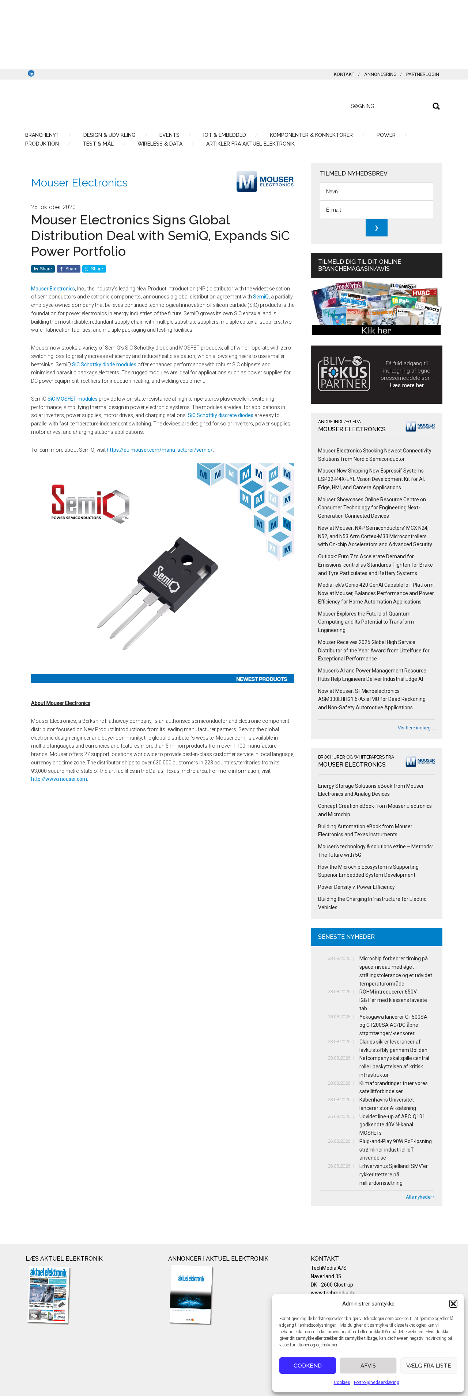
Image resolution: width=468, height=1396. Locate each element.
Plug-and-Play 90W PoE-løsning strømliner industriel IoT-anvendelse (395, 1149)
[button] (453, 1303)
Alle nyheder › (420, 1197)
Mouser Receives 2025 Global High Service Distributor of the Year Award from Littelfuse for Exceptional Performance (374, 650)
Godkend (308, 1365)
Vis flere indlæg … (416, 727)
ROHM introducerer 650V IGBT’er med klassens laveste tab (393, 1000)
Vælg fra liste (428, 1365)
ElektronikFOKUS (95, 105)
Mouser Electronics (79, 182)
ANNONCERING (380, 74)
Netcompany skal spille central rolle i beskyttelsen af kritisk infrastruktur (394, 1066)
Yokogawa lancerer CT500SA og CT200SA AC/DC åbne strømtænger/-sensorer (393, 1025)
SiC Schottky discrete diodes (220, 415)
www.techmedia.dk (333, 1293)
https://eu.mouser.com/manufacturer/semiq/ (160, 450)
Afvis (368, 1365)
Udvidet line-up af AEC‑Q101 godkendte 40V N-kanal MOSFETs (392, 1125)
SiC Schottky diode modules (104, 364)
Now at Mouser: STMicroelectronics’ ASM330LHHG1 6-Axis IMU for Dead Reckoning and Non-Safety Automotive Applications (372, 699)
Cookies (342, 1382)
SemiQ (261, 297)
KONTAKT (344, 74)
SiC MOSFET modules (73, 399)
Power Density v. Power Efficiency (356, 887)
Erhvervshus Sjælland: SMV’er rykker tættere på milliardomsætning (393, 1174)
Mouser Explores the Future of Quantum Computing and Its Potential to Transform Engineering (366, 622)
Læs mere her (407, 385)
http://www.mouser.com (59, 779)
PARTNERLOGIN (422, 74)
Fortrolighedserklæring (376, 1382)
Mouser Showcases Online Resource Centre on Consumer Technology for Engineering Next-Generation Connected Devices (372, 508)
